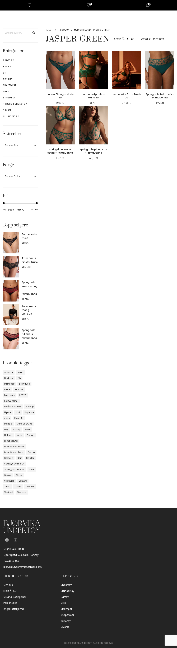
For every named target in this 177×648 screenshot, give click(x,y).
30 (132, 38)
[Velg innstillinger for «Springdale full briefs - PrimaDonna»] (173, 65)
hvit (18, 412)
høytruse (29, 412)
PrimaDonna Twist (13, 452)
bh (19, 378)
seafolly (8, 458)
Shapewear (10, 85)
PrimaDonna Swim (14, 446)
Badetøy (8, 60)
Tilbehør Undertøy (15, 103)
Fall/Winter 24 (11, 400)
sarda (31, 452)
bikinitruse (24, 383)
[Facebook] (6, 540)
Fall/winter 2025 (12, 406)
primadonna (11, 440)
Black (7, 389)
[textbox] (20, 145)
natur (27, 429)
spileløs (30, 458)
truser (18, 486)
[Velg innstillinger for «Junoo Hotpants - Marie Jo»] (107, 65)
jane (7, 418)
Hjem (49, 29)
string (19, 475)
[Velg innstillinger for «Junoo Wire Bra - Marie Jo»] (140, 65)
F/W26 (22, 395)
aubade (8, 372)
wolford (8, 492)
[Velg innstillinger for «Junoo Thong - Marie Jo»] (73, 65)
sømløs (23, 480)
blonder (19, 389)
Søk (34, 33)
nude (19, 435)
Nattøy (8, 78)
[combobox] (20, 145)
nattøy (16, 429)
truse (7, 486)
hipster (7, 412)
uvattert (30, 486)
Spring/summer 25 (14, 469)
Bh (4, 72)
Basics (7, 66)
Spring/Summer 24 (14, 463)
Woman (21, 492)
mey (6, 429)
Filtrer (34, 209)
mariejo (8, 423)
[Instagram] (15, 540)
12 (123, 38)
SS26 (32, 469)
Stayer (7, 475)
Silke (6, 91)
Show (117, 38)
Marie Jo (18, 418)
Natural (8, 435)
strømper (9, 480)
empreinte (9, 395)
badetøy (8, 378)
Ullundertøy (11, 116)
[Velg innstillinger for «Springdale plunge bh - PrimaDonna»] (107, 121)
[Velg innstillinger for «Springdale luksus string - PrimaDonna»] (73, 121)
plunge (30, 435)
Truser (7, 110)
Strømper (9, 97)
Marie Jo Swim (24, 423)
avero (20, 372)
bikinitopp (9, 383)
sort (19, 458)
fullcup (30, 406)
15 (128, 38)
